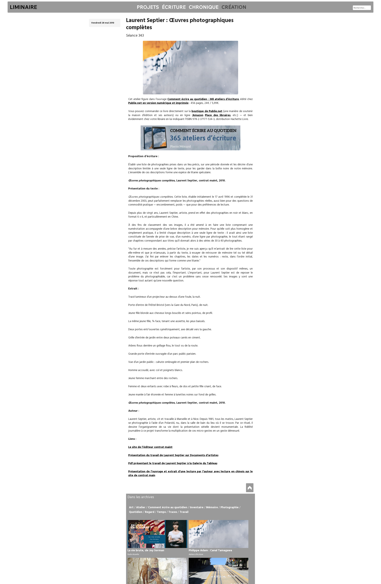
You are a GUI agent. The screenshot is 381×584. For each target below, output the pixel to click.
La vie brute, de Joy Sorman (146, 550)
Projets (148, 7)
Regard (149, 512)
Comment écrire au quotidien (167, 507)
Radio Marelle (133, 554)
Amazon (198, 115)
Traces (172, 512)
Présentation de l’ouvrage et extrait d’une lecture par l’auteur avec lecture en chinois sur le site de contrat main (190, 473)
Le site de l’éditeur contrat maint (150, 447)
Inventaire (196, 507)
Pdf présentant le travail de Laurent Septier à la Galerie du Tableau (172, 463)
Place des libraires (217, 115)
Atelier (140, 507)
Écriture (174, 7)
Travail (184, 512)
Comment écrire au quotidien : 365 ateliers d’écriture (203, 99)
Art (131, 507)
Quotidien (135, 512)
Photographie (230, 507)
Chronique (203, 7)
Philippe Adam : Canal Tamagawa (210, 550)
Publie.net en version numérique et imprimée (158, 103)
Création (233, 7)
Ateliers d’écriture (196, 554)
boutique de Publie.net (207, 111)
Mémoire (212, 507)
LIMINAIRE (23, 7)
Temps (161, 512)
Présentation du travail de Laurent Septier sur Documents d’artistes (173, 455)
